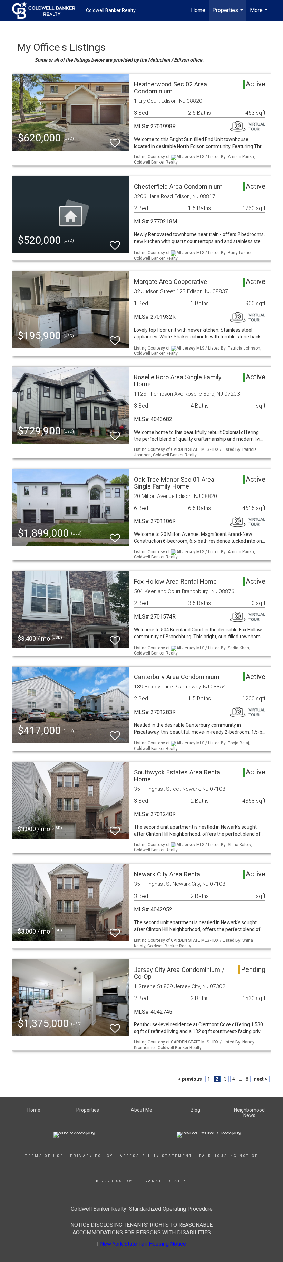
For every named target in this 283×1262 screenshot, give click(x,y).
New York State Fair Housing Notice (143, 1244)
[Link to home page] (47, 10)
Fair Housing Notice (228, 1156)
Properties (228, 14)
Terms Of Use (44, 1156)
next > (260, 1079)
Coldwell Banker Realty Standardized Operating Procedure (142, 1209)
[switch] (115, 139)
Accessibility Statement (156, 1156)
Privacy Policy (91, 1156)
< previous (190, 1079)
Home (198, 10)
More (259, 14)
